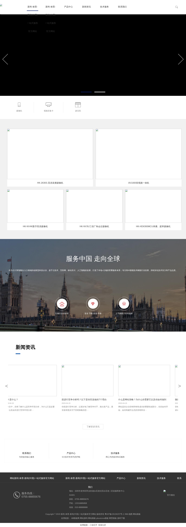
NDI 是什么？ (17, 399)
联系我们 (122, 7)
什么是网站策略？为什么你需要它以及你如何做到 (148, 399)
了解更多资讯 (93, 426)
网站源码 (84, 518)
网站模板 (137, 514)
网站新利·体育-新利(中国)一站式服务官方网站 (32, 478)
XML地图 (128, 514)
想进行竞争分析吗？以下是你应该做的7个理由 (89, 399)
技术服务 (104, 7)
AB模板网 (75, 518)
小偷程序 (93, 525)
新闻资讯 (86, 7)
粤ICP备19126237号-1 (114, 514)
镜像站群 (102, 525)
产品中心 (68, 7)
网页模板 (113, 518)
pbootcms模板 (102, 518)
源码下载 (121, 518)
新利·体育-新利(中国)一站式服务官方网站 (32, 8)
